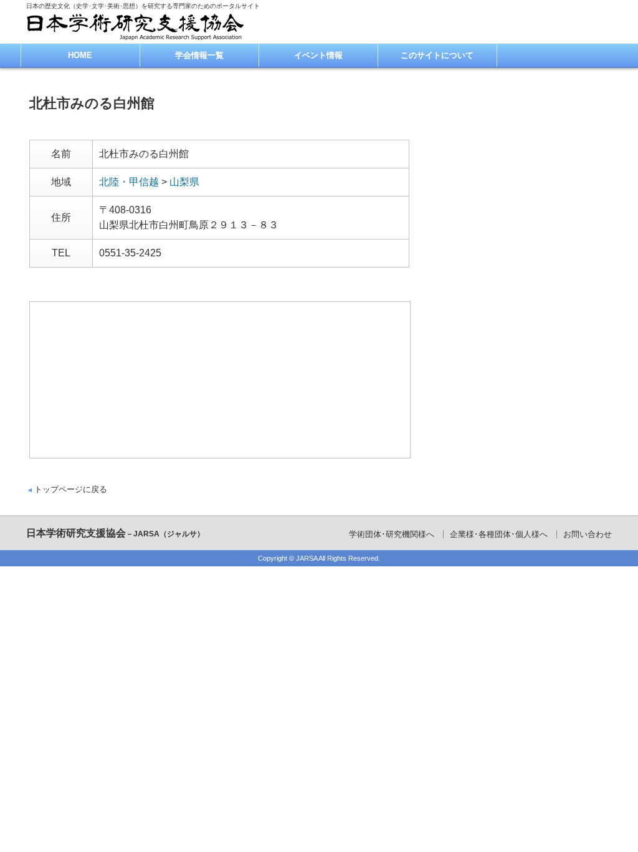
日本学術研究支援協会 (115, 533)
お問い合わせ (587, 534)
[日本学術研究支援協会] (135, 26)
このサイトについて (437, 55)
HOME (80, 55)
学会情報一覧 (199, 55)
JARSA (306, 558)
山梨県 (184, 182)
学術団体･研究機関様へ (391, 534)
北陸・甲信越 (129, 182)
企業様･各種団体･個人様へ (499, 534)
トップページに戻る (70, 489)
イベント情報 (318, 55)
